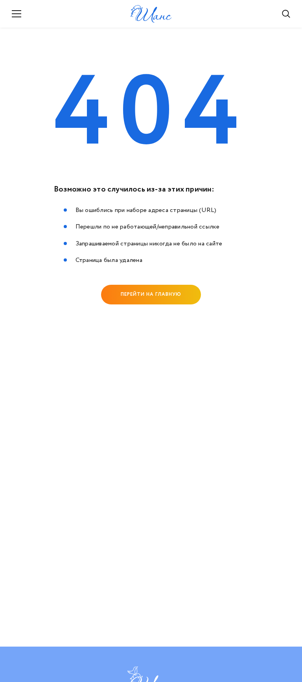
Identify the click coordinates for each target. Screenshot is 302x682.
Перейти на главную (151, 294)
